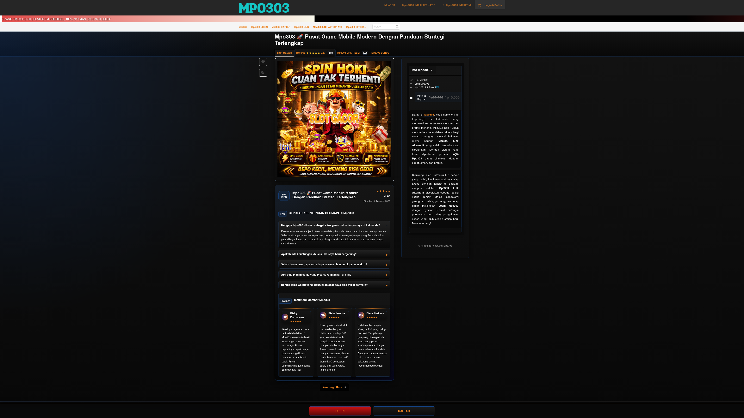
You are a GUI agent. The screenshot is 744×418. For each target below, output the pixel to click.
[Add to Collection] (263, 73)
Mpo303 (243, 27)
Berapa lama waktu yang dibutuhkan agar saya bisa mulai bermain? (324, 285)
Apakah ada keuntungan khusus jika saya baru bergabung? (318, 254)
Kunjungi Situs (332, 387)
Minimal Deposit (438, 97)
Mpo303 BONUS (380, 52)
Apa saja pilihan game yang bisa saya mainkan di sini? (316, 274)
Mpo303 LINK (301, 27)
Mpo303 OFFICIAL (356, 27)
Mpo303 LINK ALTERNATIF (327, 27)
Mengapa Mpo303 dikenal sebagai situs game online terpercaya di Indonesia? (330, 225)
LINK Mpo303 (284, 53)
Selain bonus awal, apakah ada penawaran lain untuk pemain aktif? (324, 264)
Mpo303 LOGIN (259, 27)
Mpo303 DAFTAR (281, 27)
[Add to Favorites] (263, 62)
